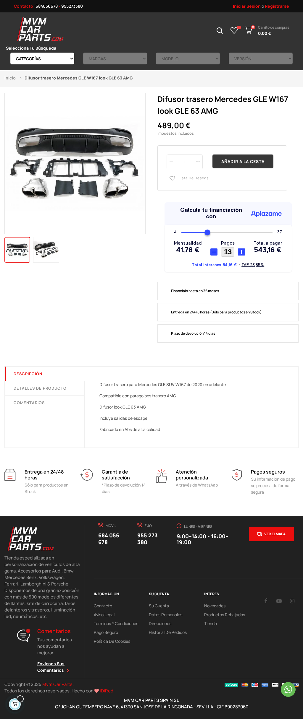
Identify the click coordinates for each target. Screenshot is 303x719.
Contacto (103, 606)
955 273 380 (147, 539)
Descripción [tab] (28, 373)
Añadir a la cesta (243, 161)
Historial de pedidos (168, 632)
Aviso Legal (104, 614)
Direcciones (160, 623)
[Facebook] (266, 601)
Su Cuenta (159, 606)
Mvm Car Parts (57, 684)
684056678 (47, 6)
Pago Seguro (106, 632)
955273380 (72, 6)
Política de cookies (112, 641)
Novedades (214, 606)
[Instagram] (292, 601)
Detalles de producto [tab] (40, 388)
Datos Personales (165, 614)
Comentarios (29, 402)
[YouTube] (279, 601)
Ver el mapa (275, 533)
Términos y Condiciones (116, 623)
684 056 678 (108, 539)
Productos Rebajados (224, 614)
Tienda (210, 623)
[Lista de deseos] (234, 30)
